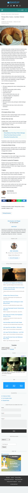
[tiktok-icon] (8, 5)
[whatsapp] (19, 200)
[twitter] (8, 200)
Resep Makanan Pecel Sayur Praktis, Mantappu (14, 132)
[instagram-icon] (11, 5)
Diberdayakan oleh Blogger (14, 221)
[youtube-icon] (14, 5)
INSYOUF (14, 226)
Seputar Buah (6, 400)
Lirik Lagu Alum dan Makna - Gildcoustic (12, 327)
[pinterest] (13, 200)
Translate (12, 349)
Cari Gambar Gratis (7, 398)
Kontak (12, 477)
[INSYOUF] (14, 2)
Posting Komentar (5, 23)
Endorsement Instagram (12, 481)
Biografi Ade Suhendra (9, 479)
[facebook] (3, 200)
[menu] (3, 10)
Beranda (8, 477)
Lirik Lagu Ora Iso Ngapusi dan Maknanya (13, 282)
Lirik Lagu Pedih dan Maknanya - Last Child (13, 332)
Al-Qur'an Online (6, 396)
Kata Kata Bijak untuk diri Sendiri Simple (12, 322)
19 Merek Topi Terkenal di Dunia (10, 295)
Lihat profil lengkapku (14, 257)
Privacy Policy (18, 477)
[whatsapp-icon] (20, 5)
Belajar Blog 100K (18, 479)
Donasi (19, 481)
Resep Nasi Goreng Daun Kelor (11, 137)
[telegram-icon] (17, 5)
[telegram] (24, 200)
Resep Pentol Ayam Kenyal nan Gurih (12, 135)
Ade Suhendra (14, 251)
